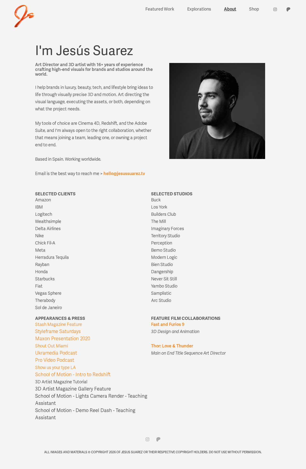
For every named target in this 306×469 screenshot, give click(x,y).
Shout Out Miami (51, 346)
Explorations (199, 9)
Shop (254, 9)
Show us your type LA (55, 367)
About (230, 9)
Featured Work (159, 9)
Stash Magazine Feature (58, 324)
